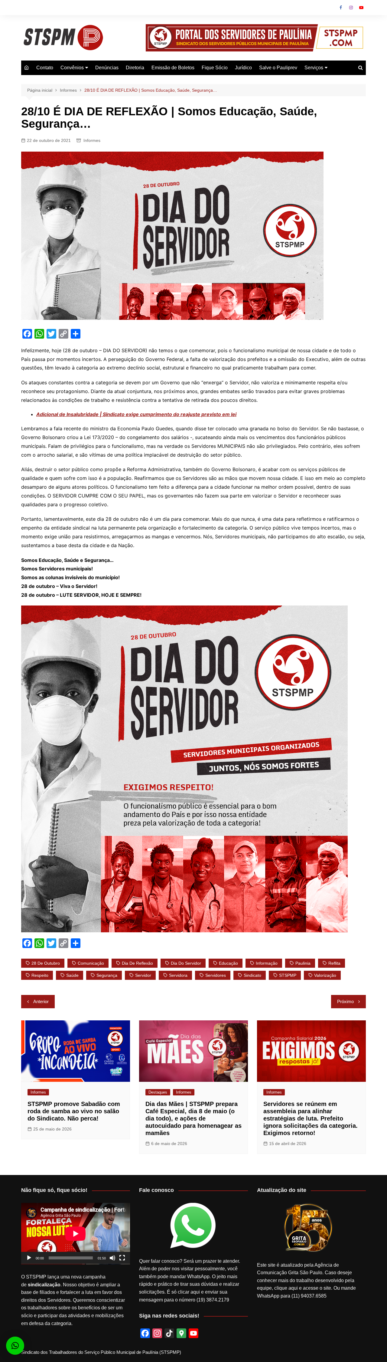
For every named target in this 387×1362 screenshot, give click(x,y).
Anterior (41, 1001)
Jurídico (243, 67)
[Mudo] (112, 1258)
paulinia (303, 963)
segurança (106, 975)
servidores (215, 975)
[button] (15, 1346)
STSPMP (287, 975)
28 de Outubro (45, 963)
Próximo (345, 1001)
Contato (44, 67)
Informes (91, 140)
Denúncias (107, 67)
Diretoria (135, 67)
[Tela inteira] (122, 1258)
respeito (39, 975)
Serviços (313, 67)
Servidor (143, 975)
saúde (72, 975)
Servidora (178, 975)
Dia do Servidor (186, 963)
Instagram (351, 7)
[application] (75, 1233)
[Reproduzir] (29, 1258)
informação (267, 963)
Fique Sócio (215, 67)
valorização (325, 975)
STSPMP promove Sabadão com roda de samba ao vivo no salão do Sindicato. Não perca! (74, 1111)
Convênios (72, 67)
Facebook (340, 7)
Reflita (334, 963)
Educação (228, 963)
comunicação (91, 963)
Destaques (157, 1092)
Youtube (361, 7)
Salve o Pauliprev (278, 67)
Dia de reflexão (137, 963)
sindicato (252, 975)
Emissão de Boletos (172, 67)
